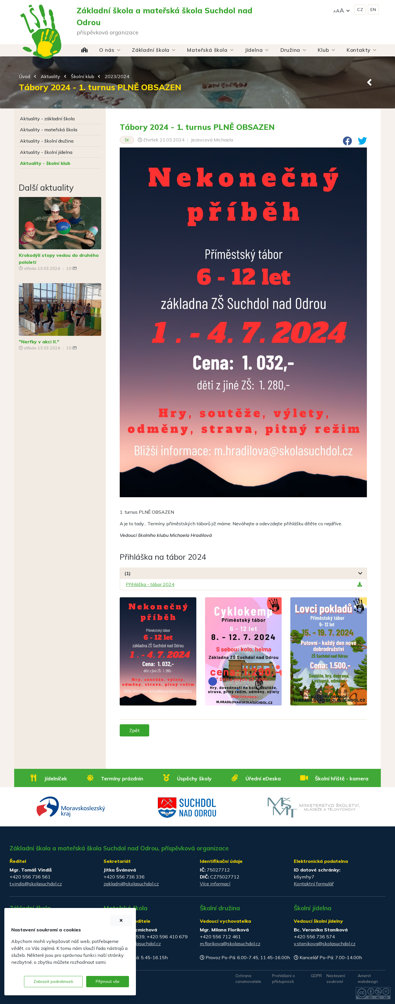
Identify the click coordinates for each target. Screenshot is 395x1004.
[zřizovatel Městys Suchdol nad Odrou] (187, 807)
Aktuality (50, 76)
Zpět (134, 730)
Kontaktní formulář (314, 884)
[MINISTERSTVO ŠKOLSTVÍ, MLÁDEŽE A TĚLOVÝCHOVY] (313, 807)
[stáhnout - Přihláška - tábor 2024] (359, 584)
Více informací (215, 884)
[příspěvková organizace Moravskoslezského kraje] (71, 806)
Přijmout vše (107, 981)
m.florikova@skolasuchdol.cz (230, 943)
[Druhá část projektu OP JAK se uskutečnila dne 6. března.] (60, 309)
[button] (341, 10)
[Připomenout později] (121, 920)
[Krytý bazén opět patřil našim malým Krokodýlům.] (60, 222)
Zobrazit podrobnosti (53, 981)
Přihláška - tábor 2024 (150, 584)
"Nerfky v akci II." (39, 342)
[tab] (243, 573)
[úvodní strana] (40, 20)
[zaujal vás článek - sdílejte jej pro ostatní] (345, 142)
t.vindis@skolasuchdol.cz (36, 884)
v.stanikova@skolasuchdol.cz (324, 943)
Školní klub (82, 76)
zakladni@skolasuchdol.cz (131, 884)
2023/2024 (117, 76)
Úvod (24, 76)
